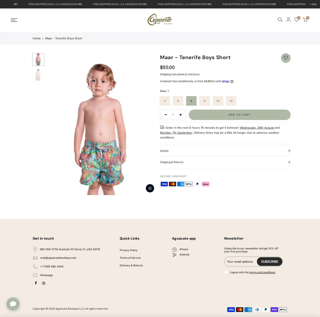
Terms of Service (130, 257)
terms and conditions (262, 272)
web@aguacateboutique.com (58, 258)
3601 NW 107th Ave (70, 249)
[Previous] (53, 124)
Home (37, 38)
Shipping (165, 74)
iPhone (183, 249)
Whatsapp (46, 275)
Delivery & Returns (131, 265)
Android (184, 254)
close (8, 4)
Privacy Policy (129, 250)
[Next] (149, 124)
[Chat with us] (13, 303)
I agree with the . (253, 272)
